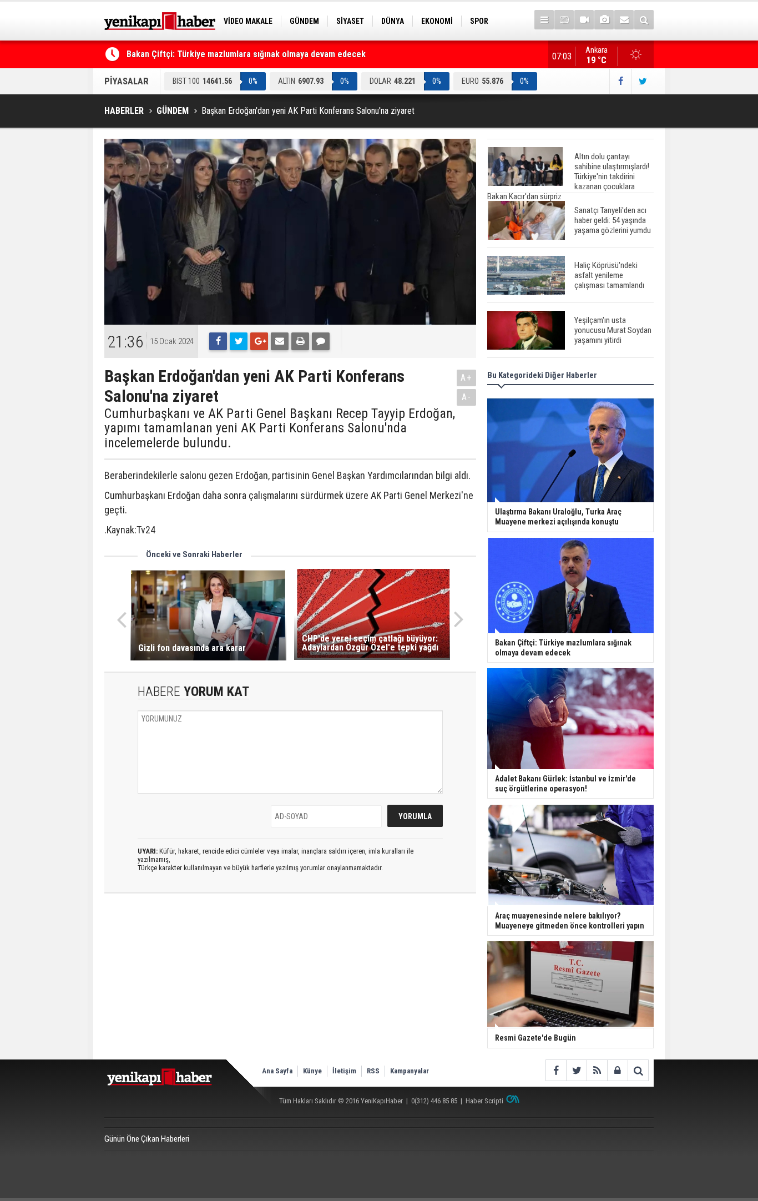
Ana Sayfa (277, 1071)
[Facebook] (218, 341)
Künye (312, 1071)
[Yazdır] (300, 341)
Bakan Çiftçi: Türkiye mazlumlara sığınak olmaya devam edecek (246, 54)
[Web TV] (584, 19)
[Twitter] (238, 341)
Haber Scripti (484, 1101)
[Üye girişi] (617, 1070)
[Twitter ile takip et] (642, 81)
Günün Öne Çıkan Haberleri (146, 1139)
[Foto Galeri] (604, 19)
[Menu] (544, 19)
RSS (373, 1071)
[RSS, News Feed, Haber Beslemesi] (597, 1070)
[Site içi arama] (644, 19)
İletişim (344, 1071)
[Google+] (259, 341)
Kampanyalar (409, 1071)
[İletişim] (624, 19)
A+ (466, 377)
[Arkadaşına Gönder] (280, 341)
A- (467, 397)
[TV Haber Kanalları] (564, 19)
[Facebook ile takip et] (620, 81)
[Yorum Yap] (321, 341)
